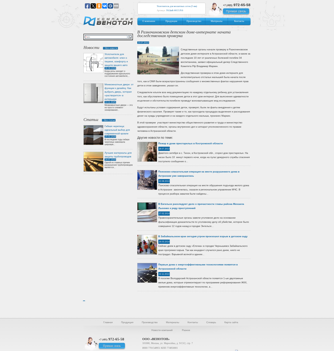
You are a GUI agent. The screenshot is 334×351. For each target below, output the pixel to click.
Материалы (216, 21)
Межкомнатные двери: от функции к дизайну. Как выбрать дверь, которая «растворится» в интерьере (119, 91)
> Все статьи (108, 120)
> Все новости (110, 48)
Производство (193, 21)
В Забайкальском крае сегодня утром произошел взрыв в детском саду (203, 236)
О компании (148, 21)
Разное (186, 330)
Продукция (171, 21)
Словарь (211, 322)
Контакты (239, 21)
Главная (108, 322)
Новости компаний (162, 330)
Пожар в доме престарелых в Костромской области (190, 143)
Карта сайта (231, 322)
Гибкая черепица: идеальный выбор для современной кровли (117, 130)
